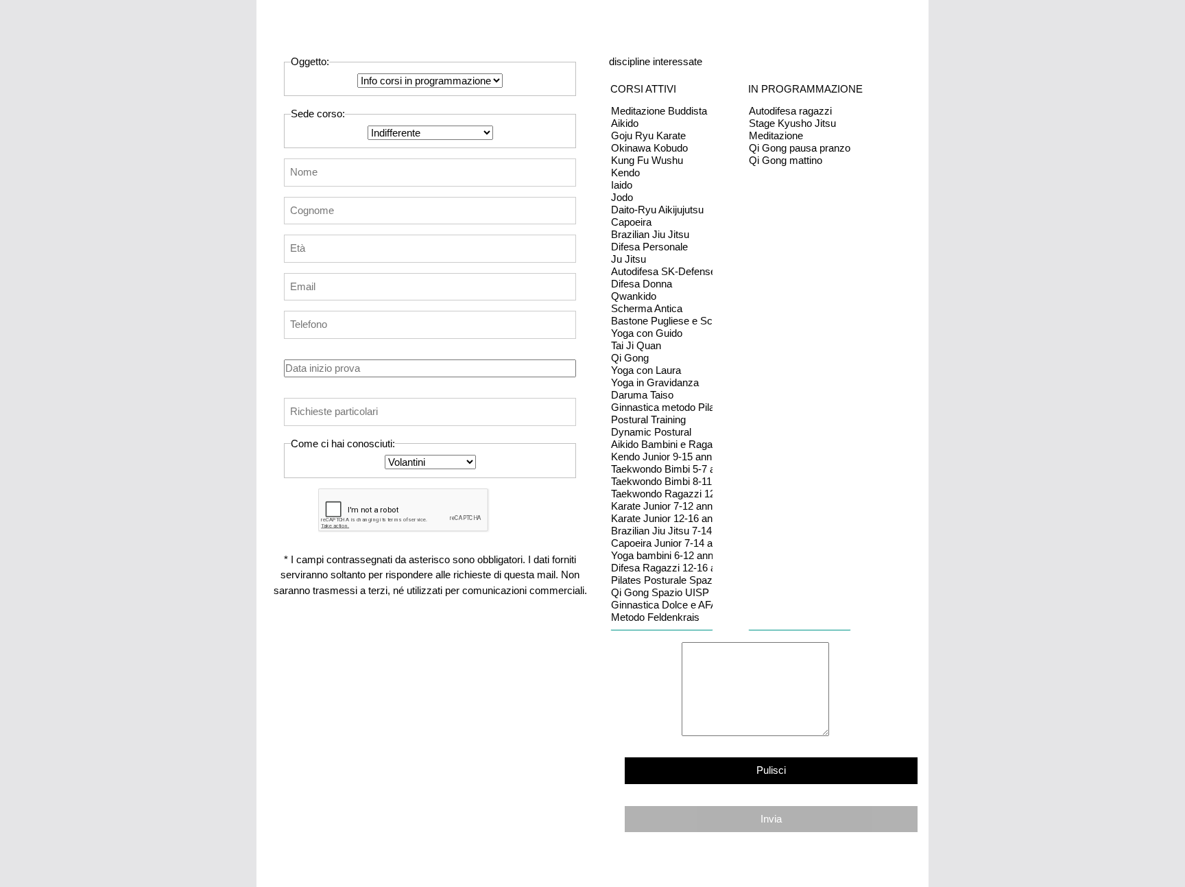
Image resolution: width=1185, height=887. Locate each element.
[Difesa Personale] (662, 247)
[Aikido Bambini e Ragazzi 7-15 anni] (662, 444)
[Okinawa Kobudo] (662, 148)
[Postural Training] (662, 420)
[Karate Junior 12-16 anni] (662, 518)
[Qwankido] (662, 296)
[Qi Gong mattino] (799, 160)
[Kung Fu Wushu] (662, 160)
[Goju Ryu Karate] (662, 136)
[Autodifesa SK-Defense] (662, 271)
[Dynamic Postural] (662, 432)
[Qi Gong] (662, 358)
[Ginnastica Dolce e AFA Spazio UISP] (662, 605)
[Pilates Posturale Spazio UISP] (662, 580)
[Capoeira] (662, 222)
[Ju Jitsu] (662, 259)
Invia (771, 819)
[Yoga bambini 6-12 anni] (662, 555)
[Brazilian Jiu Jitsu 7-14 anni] (662, 531)
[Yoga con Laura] (662, 370)
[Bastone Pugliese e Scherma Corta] (662, 321)
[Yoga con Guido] (662, 333)
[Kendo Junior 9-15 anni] (662, 457)
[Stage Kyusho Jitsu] (799, 123)
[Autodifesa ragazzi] (799, 111)
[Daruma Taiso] (662, 395)
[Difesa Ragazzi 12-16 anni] (662, 568)
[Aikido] (662, 123)
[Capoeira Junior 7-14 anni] (662, 543)
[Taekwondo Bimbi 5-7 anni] (662, 469)
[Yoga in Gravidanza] (662, 383)
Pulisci (771, 770)
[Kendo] (662, 173)
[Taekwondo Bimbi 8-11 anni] (662, 481)
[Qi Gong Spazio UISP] (662, 593)
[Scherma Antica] (662, 309)
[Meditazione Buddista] (662, 111)
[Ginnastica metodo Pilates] (662, 407)
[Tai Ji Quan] (662, 346)
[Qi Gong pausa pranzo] (799, 148)
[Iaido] (662, 185)
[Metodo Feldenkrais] (662, 617)
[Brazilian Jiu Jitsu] (662, 234)
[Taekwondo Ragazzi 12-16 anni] (662, 494)
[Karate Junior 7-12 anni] (662, 506)
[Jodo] (662, 197)
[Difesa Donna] (662, 284)
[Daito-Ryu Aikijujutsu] (662, 210)
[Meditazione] (799, 136)
